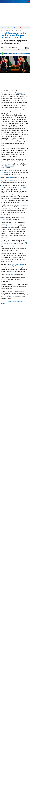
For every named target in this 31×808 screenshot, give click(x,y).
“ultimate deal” (9, 166)
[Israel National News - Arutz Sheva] (16, 1)
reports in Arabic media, (16, 264)
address (19, 93)
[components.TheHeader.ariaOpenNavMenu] (5, 1)
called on (11, 177)
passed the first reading (21, 205)
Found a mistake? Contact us (14, 301)
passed (24, 187)
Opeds (12, 30)
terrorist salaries (6, 49)
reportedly (4, 226)
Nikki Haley (24, 49)
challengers (4, 219)
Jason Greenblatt (16, 49)
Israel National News (5, 30)
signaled (4, 172)
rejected (13, 274)
